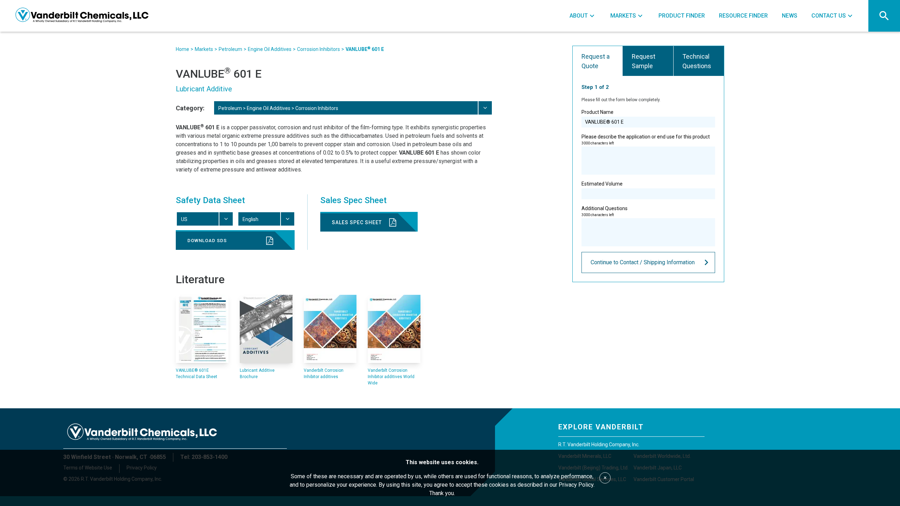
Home (182, 49)
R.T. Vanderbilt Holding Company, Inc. (598, 444)
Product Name (597, 112)
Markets (204, 49)
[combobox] (352, 108)
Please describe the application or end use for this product (645, 139)
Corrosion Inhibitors (318, 49)
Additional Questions (604, 211)
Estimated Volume (602, 184)
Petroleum (230, 49)
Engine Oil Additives (269, 49)
